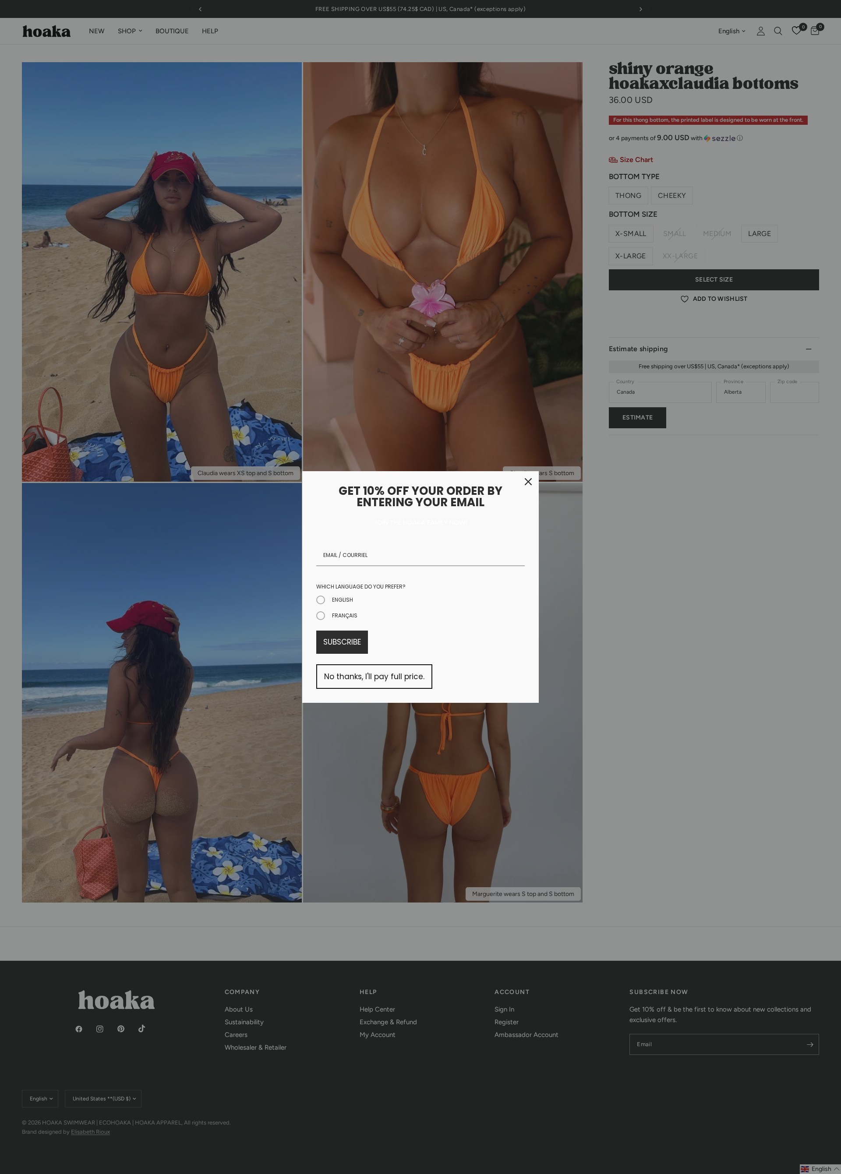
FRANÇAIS (344, 615)
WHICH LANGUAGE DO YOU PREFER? (361, 586)
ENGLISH (342, 599)
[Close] (528, 481)
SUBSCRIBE (342, 642)
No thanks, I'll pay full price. (374, 676)
